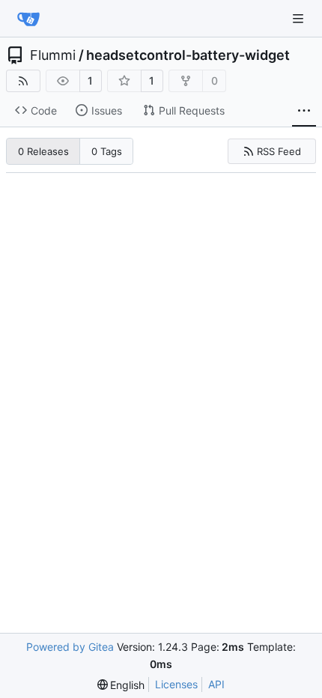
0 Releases (43, 151)
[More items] (304, 111)
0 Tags (106, 151)
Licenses (176, 684)
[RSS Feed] (23, 81)
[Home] (28, 18)
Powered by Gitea (70, 646)
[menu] (121, 685)
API (216, 684)
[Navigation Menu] (300, 18)
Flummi (53, 55)
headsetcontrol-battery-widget (188, 55)
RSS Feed (279, 151)
